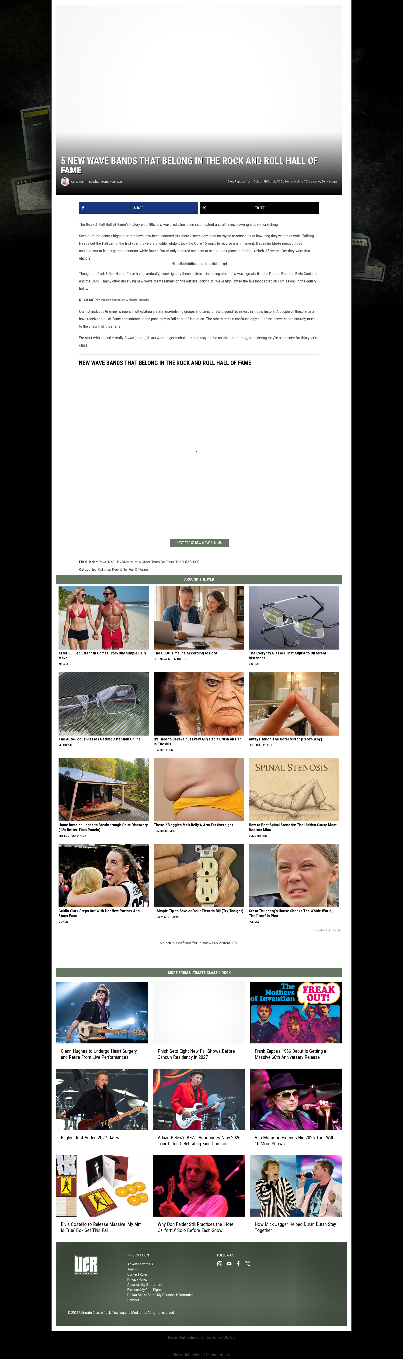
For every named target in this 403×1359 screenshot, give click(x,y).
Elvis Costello (306, 273)
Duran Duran (159, 250)
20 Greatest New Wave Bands (125, 300)
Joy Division (124, 562)
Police (274, 273)
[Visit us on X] (249, 1263)
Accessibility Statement (144, 1285)
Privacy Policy (137, 1279)
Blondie (287, 273)
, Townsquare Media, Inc (128, 1312)
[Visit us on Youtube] (231, 1263)
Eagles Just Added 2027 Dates (90, 1137)
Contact (133, 1300)
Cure (198, 243)
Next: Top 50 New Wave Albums (199, 543)
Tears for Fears (162, 562)
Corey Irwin (77, 181)
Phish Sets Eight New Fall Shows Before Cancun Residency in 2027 (196, 1054)
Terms (132, 1269)
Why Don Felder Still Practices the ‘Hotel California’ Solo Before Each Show (196, 1227)
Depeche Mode (268, 243)
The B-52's (183, 562)
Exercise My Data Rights (145, 1290)
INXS (111, 562)
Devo (102, 562)
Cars (95, 281)
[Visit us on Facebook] (240, 1263)
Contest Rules (137, 1274)
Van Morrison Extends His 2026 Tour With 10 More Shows (294, 1140)
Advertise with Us (140, 1264)
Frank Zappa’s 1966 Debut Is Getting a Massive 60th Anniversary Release (290, 1054)
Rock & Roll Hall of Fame (106, 224)
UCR (196, 562)
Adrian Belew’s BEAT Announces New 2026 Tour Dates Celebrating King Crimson (199, 1140)
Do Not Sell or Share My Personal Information (160, 1295)
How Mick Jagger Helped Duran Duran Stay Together (295, 1227)
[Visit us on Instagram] (221, 1263)
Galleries (104, 569)
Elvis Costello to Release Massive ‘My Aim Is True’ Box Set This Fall (101, 1227)
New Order (142, 562)
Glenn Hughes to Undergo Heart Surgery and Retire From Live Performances (99, 1054)
